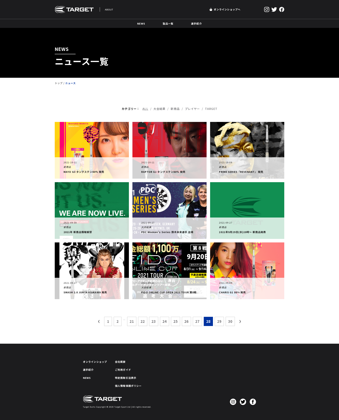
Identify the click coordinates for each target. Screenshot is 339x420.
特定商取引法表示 (125, 378)
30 (230, 321)
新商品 (175, 109)
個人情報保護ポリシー (128, 385)
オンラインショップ (95, 361)
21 (132, 321)
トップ (59, 83)
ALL (145, 109)
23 (153, 321)
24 (164, 321)
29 (219, 321)
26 (186, 321)
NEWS (87, 378)
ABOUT (109, 9)
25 (175, 321)
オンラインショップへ (227, 9)
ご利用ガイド (123, 369)
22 (143, 321)
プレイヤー (192, 109)
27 (197, 321)
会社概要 (120, 361)
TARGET (211, 109)
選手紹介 (88, 369)
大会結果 (159, 109)
